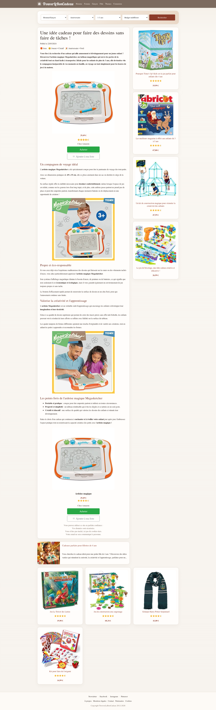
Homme (79, 3)
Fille (101, 3)
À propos (88, 701)
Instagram (114, 696)
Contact (111, 701)
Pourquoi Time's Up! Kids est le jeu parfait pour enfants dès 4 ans (156, 75)
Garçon (95, 3)
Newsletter (92, 696)
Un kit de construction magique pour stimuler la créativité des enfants (155, 204)
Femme (87, 3)
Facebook (103, 696)
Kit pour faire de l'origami (60, 671)
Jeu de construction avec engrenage (108, 611)
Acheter (83, 149)
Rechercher (162, 17)
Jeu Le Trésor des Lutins (60, 611)
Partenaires (119, 701)
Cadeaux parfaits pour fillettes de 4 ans (79, 545)
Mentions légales (99, 701)
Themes (108, 3)
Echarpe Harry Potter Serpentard (155, 611)
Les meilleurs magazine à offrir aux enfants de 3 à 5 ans (156, 140)
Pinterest (124, 696)
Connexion (117, 3)
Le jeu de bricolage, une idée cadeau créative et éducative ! (155, 269)
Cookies (128, 701)
